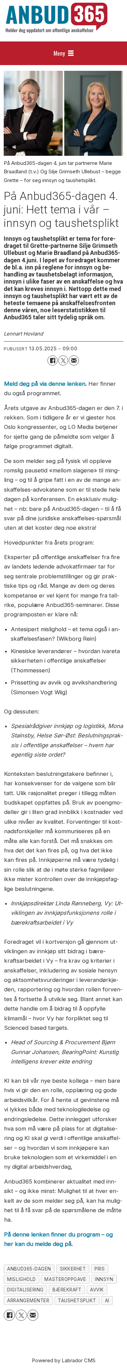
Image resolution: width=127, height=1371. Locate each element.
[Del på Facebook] (52, 360)
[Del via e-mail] (74, 360)
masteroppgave (65, 1279)
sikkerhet (73, 1269)
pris (99, 1269)
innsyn (104, 1279)
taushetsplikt (77, 1300)
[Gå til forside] (56, 18)
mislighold (21, 1279)
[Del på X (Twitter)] (63, 360)
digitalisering (25, 1289)
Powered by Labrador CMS (64, 1360)
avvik (97, 1289)
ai (107, 1300)
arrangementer (28, 1300)
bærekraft (67, 1289)
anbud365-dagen (29, 1269)
